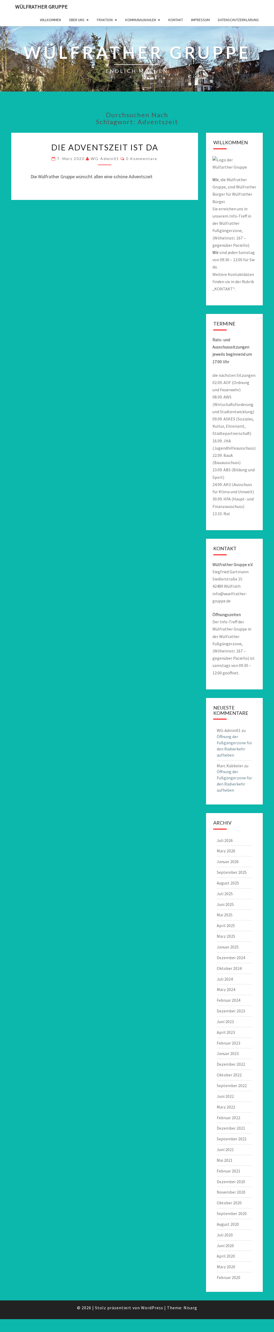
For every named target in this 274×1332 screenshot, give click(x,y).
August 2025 (228, 883)
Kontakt (175, 19)
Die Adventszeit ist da (104, 147)
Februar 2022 (228, 1117)
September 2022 (232, 1085)
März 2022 (226, 1107)
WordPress (152, 1307)
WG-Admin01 (105, 158)
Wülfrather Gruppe (41, 6)
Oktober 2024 (229, 968)
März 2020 (226, 1266)
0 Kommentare (141, 158)
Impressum (200, 19)
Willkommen (50, 19)
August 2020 (228, 1224)
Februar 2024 (228, 1000)
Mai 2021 (225, 1160)
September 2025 (232, 872)
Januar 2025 (228, 947)
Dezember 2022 (231, 1064)
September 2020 (232, 1213)
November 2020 (231, 1192)
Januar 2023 (228, 1053)
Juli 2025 (225, 893)
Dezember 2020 (231, 1181)
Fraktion (105, 19)
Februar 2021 (228, 1171)
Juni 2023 (225, 1021)
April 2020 (226, 1256)
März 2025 (226, 936)
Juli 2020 (225, 1235)
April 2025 (226, 925)
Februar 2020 (228, 1277)
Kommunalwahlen (140, 19)
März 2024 (226, 989)
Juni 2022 (225, 1096)
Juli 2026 (225, 840)
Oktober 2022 (229, 1074)
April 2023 (226, 1032)
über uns (77, 19)
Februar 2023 (228, 1043)
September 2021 (232, 1138)
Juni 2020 (225, 1245)
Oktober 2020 (229, 1202)
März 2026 (226, 850)
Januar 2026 (228, 861)
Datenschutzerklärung (238, 19)
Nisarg (190, 1307)
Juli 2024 (225, 979)
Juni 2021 (225, 1149)
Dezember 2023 (231, 1011)
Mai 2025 (225, 914)
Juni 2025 (225, 904)
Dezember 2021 (231, 1128)
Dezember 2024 (231, 957)
